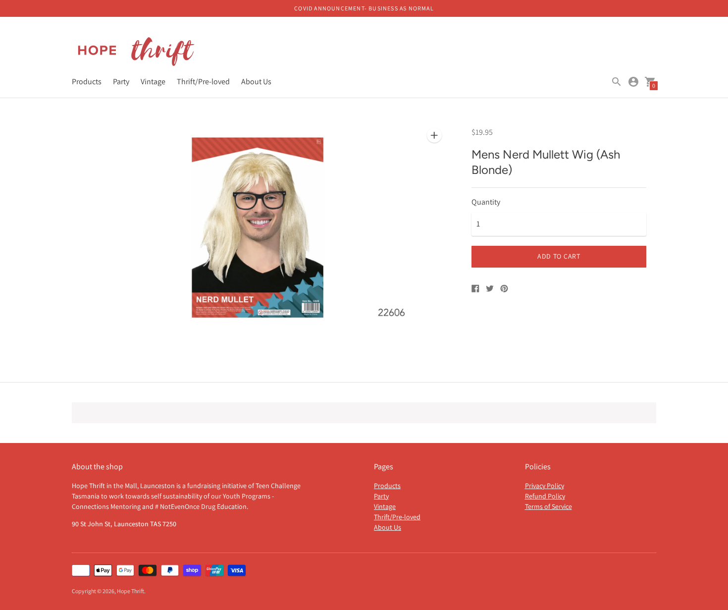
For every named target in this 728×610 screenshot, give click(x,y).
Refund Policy (545, 496)
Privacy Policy (544, 485)
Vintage (153, 81)
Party (121, 81)
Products (87, 81)
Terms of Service (548, 506)
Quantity (485, 202)
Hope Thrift (130, 591)
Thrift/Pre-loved (203, 81)
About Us (256, 81)
